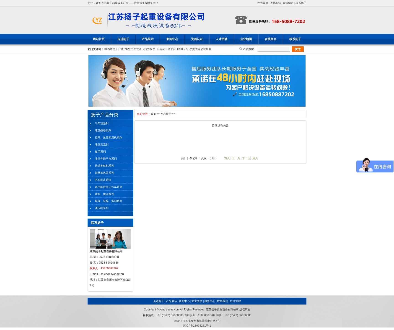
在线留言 (288, 3)
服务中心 (209, 301)
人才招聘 (222, 39)
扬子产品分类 (104, 114)
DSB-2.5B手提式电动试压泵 (194, 49)
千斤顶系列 (102, 123)
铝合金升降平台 (166, 49)
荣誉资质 (197, 301)
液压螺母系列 (103, 130)
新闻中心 (172, 39)
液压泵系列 (102, 144)
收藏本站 (275, 3)
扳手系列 (100, 151)
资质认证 (197, 39)
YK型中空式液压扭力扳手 (139, 49)
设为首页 (262, 3)
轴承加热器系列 (104, 172)
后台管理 (235, 301)
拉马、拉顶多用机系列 (108, 137)
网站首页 (99, 39)
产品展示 (148, 39)
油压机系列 (102, 208)
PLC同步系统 (103, 179)
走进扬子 (123, 39)
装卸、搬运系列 (104, 194)
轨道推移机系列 (104, 165)
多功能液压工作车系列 (108, 187)
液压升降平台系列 (106, 158)
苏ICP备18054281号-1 (197, 325)
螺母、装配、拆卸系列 (108, 201)
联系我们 (222, 301)
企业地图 (246, 39)
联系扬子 (301, 3)
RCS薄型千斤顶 (114, 49)
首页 (153, 114)
